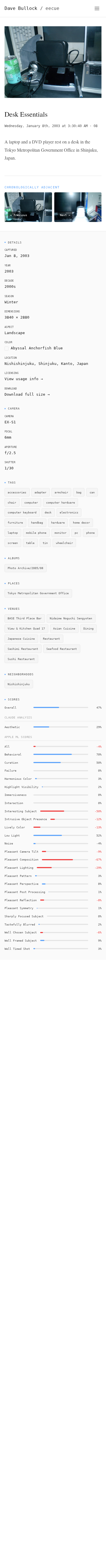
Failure (10, 770)
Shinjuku (47, 363)
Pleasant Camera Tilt (21, 851)
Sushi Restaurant (21, 659)
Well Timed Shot (17, 948)
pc (76, 532)
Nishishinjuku (19, 684)
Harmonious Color (18, 778)
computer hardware (60, 502)
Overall (10, 707)
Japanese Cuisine (21, 638)
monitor (60, 532)
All (7, 746)
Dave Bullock (32, 8)
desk (48, 512)
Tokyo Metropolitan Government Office (38, 593)
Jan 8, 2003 (17, 256)
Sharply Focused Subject (24, 916)
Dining (88, 628)
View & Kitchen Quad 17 (26, 628)
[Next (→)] (91, 63)
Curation (11, 762)
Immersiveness (16, 794)
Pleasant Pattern (18, 875)
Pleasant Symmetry (19, 908)
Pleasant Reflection (21, 900)
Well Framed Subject (21, 940)
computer (31, 502)
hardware (58, 522)
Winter (11, 302)
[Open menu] (96, 8)
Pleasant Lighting (19, 867)
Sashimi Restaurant (23, 648)
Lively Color (15, 827)
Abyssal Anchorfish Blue (37, 348)
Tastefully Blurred (20, 924)
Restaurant (51, 638)
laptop (13, 532)
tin (45, 543)
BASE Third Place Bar (25, 618)
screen (13, 543)
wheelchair (64, 543)
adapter (40, 492)
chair (12, 502)
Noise (9, 843)
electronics (69, 512)
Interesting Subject (21, 811)
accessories (17, 492)
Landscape (15, 333)
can (92, 492)
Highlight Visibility (21, 787)
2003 (9, 271)
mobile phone (36, 532)
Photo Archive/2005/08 (25, 568)
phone (90, 532)
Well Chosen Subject (21, 932)
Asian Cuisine (64, 628)
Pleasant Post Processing (25, 892)
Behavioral (13, 754)
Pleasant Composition (21, 859)
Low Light (12, 835)
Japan (82, 363)
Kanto (66, 363)
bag (78, 492)
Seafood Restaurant (61, 648)
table (30, 543)
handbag (37, 522)
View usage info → (24, 379)
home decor (81, 522)
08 (96, 126)
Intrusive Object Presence (26, 819)
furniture (15, 522)
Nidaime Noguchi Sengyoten (71, 618)
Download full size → (27, 394)
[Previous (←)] (14, 63)
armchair (61, 492)
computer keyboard (22, 512)
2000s (10, 286)
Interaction (14, 803)
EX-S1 (10, 422)
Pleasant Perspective (21, 883)
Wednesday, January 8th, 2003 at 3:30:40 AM (46, 126)
